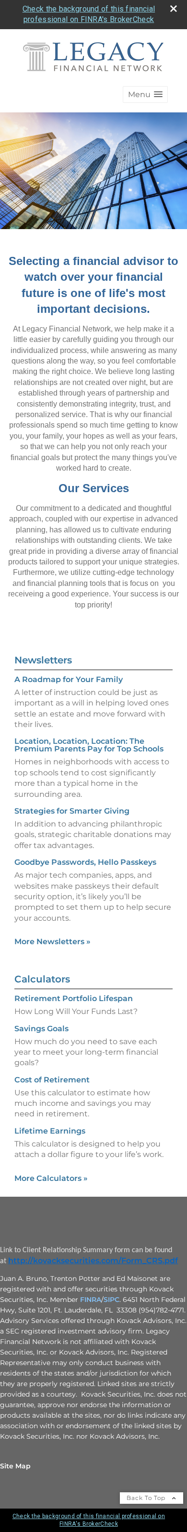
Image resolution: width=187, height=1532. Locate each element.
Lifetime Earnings (49, 1130)
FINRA (90, 1299)
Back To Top (147, 1497)
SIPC (111, 1299)
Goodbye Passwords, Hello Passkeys (85, 862)
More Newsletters (52, 941)
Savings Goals (41, 1028)
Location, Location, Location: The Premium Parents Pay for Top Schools (89, 745)
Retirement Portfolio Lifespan (73, 998)
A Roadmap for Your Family (68, 679)
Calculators (42, 979)
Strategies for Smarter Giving (71, 811)
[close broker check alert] (173, 8)
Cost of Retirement (52, 1079)
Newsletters (43, 660)
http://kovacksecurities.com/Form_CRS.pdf (93, 1260)
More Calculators (51, 1178)
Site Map (15, 1466)
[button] (145, 94)
